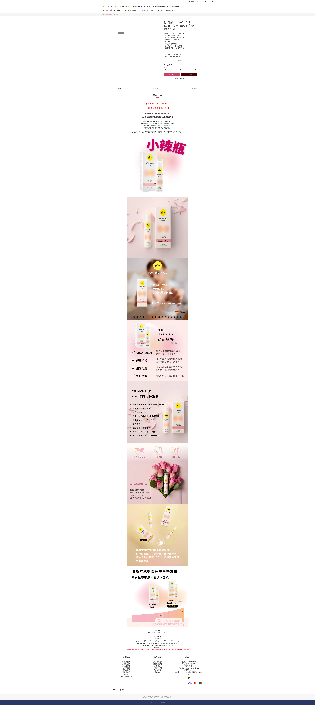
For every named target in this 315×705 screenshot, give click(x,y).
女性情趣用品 (126, 664)
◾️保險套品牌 (136, 6)
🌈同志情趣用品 (115, 10)
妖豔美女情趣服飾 (126, 676)
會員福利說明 (157, 668)
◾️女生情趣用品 (172, 6)
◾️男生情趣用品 (158, 6)
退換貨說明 (157, 666)
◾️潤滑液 (147, 6)
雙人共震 (106, 10)
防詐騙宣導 (157, 670)
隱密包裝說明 (157, 664)
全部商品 (104, 14)
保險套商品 (126, 670)
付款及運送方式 (157, 662)
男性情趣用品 (126, 662)
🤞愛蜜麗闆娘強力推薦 (110, 6)
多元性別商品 (126, 666)
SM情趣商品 (126, 668)
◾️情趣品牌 (169, 10)
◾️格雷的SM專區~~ (131, 10)
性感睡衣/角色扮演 (147, 10)
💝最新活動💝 (124, 6)
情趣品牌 (126, 674)
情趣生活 (159, 10)
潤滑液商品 (126, 672)
